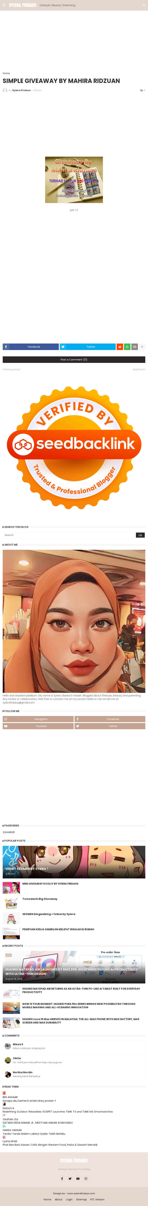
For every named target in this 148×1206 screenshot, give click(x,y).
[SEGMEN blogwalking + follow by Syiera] (11, 918)
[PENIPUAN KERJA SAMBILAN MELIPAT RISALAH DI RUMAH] (11, 933)
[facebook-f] (62, 1179)
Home (6, 73)
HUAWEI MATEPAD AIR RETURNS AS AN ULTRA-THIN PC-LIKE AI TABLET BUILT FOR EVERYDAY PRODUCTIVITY (81, 990)
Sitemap (81, 1199)
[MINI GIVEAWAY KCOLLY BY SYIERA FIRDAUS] (11, 888)
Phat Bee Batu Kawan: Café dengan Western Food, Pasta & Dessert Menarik (50, 1145)
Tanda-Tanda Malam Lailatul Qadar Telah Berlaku (34, 1134)
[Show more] (142, 347)
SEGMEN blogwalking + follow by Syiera (48, 914)
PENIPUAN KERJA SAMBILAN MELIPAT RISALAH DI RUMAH (58, 929)
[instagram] (86, 1179)
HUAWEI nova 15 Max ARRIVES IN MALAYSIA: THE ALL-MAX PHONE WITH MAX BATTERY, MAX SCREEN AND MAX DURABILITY (80, 1021)
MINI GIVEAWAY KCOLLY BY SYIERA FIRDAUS (50, 883)
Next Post (138, 369)
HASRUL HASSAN (12, 1130)
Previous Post (12, 369)
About (58, 1199)
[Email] (134, 347)
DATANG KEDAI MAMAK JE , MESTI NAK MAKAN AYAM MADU (38, 1123)
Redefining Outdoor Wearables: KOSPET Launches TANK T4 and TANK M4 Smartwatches (58, 1111)
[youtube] (78, 1179)
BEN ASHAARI (10, 1097)
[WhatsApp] (127, 347)
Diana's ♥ (8, 1108)
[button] (4, 5)
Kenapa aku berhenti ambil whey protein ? (29, 1101)
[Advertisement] (74, 41)
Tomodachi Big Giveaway (39, 899)
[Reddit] (120, 347)
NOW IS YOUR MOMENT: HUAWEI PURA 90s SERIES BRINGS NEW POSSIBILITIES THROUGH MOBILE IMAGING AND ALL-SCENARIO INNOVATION (78, 1005)
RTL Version (97, 1199)
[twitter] (70, 1179)
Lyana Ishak (10, 1141)
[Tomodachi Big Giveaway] (11, 903)
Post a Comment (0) (74, 359)
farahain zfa (10, 1119)
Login (69, 1199)
